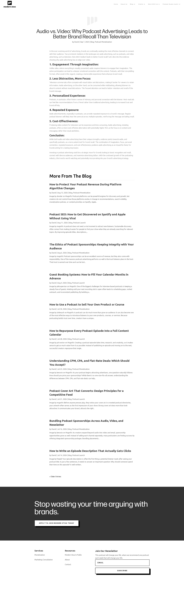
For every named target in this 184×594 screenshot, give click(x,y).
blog (92, 42)
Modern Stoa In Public (73, 555)
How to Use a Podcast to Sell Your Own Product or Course (86, 304)
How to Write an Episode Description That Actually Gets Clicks (90, 450)
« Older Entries (55, 476)
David (76, 42)
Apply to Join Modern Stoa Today (56, 523)
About (67, 560)
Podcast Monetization (103, 42)
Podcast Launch (79, 223)
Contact (68, 564)
